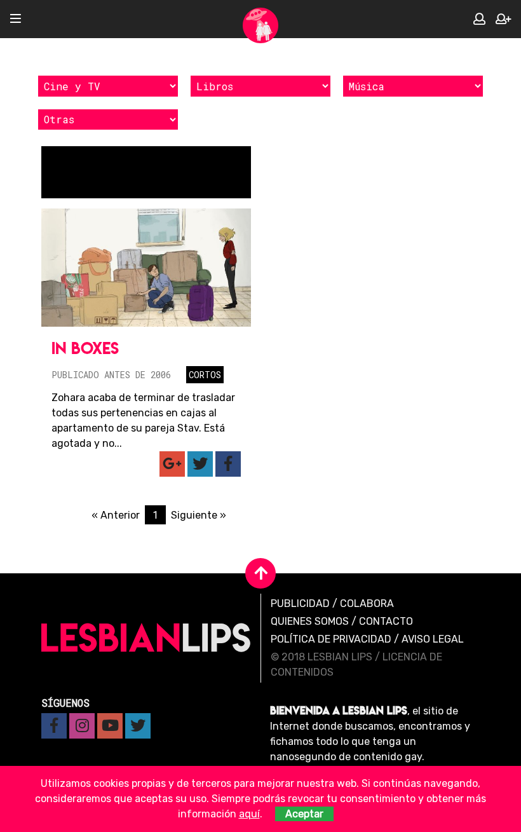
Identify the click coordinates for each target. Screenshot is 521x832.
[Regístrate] (503, 19)
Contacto (386, 621)
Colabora (367, 603)
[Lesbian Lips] (260, 25)
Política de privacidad (331, 639)
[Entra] (479, 19)
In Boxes (85, 348)
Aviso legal (433, 639)
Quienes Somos (310, 621)
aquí (249, 814)
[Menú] (15, 19)
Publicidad (300, 603)
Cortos (205, 375)
